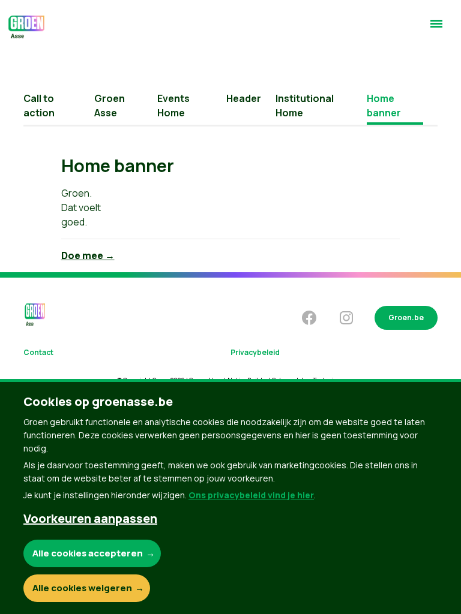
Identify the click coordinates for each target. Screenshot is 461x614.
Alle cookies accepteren (87, 553)
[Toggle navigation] (436, 28)
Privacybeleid (255, 352)
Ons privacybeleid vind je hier (251, 495)
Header (243, 98)
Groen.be (406, 317)
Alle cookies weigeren (82, 588)
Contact (38, 352)
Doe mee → (88, 255)
